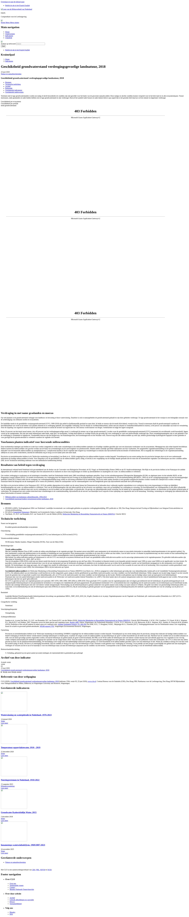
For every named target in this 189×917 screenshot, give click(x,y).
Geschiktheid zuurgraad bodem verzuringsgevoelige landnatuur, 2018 (29, 499)
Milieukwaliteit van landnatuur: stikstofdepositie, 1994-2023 (26, 497)
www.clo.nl (92, 681)
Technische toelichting (13, 84)
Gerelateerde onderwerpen (14, 92)
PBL (37, 870)
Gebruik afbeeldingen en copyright (22, 900)
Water (3, 721)
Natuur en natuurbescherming (11, 74)
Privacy (12, 902)
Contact (12, 887)
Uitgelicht (8, 38)
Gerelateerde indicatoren (13, 90)
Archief (7, 86)
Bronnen (8, 82)
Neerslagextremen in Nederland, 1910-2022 (20, 780)
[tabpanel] (94, 158)
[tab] (94, 102)
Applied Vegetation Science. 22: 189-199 (72, 624)
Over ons (13, 883)
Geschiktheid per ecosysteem (11, 101)
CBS (33, 870)
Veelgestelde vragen (16, 885)
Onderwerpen (10, 34)
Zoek (3, 46)
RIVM (42, 870)
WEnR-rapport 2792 (47, 626)
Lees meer (4, 723)
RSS (11, 914)
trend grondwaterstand (8, 105)
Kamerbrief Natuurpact (21, 512)
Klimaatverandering (8, 786)
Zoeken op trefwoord (8, 44)
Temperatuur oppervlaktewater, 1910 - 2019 (20, 747)
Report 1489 (74, 622)
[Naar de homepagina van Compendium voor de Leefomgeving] (16, 9)
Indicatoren (9, 36)
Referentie (8, 88)
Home (7, 32)
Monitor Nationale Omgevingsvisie (22, 889)
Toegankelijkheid (16, 904)
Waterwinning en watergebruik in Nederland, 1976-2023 (26, 715)
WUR (49, 870)
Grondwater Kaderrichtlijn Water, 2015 (19, 812)
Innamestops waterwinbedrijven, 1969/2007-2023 (23, 845)
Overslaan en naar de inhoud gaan (12, 2)
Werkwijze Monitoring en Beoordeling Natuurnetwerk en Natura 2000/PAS (89, 514)
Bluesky (12, 912)
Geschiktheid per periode (9, 103)
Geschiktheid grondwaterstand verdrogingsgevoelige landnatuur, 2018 (25, 670)
